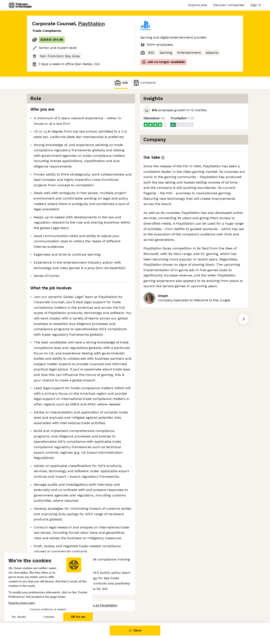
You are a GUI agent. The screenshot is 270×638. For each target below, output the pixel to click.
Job (125, 82)
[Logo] (20, 5)
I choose (48, 616)
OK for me (78, 616)
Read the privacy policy (21, 603)
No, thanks (19, 616)
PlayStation (91, 24)
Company (148, 82)
